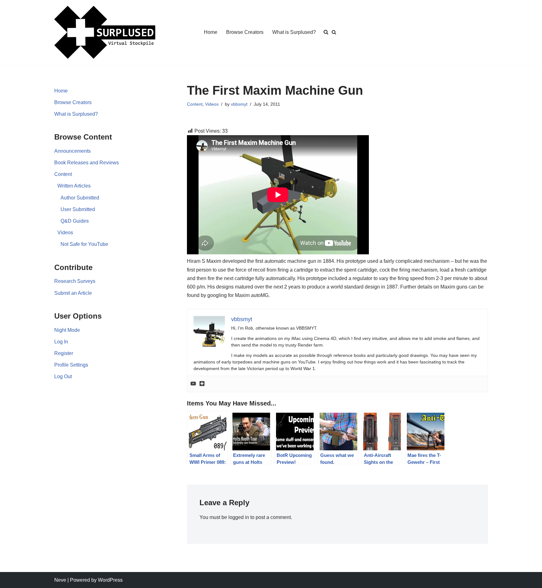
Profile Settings (71, 365)
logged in (238, 517)
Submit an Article (73, 293)
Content (63, 174)
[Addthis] (202, 384)
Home (210, 32)
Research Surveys (74, 281)
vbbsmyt (239, 104)
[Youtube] (193, 384)
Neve (60, 580)
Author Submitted (80, 197)
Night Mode (67, 330)
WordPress (110, 580)
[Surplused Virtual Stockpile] (104, 32)
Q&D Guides (75, 221)
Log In (61, 341)
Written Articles (74, 185)
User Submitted (78, 209)
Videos (65, 232)
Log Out (63, 376)
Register (63, 353)
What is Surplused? (294, 32)
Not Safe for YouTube (84, 244)
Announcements (72, 151)
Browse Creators (244, 32)
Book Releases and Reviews (86, 162)
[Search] (334, 32)
